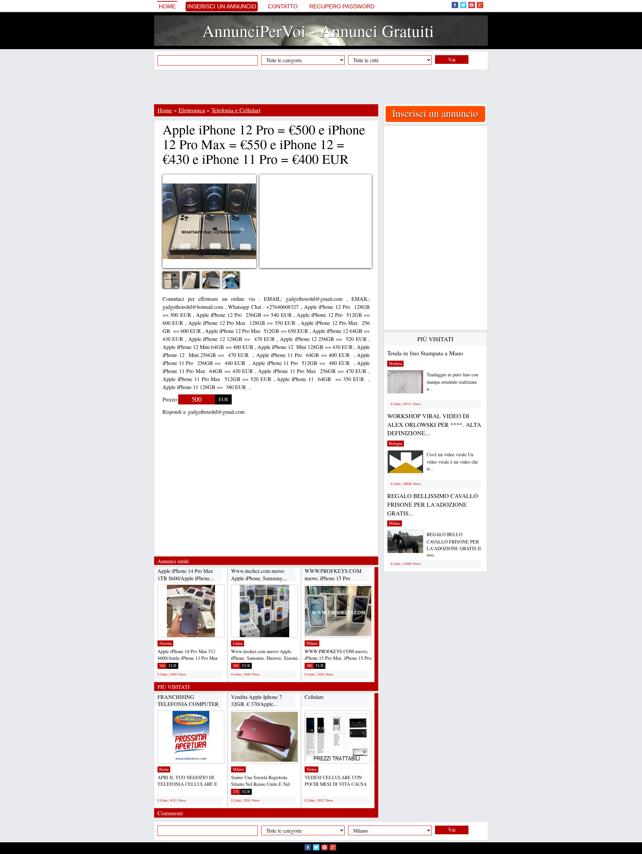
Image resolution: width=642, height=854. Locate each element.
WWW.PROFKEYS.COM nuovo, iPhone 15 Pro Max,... (333, 578)
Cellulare (314, 696)
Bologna (395, 443)
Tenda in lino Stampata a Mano (425, 353)
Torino (311, 769)
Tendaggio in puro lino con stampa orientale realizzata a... (452, 381)
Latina (237, 643)
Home (167, 6)
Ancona (165, 643)
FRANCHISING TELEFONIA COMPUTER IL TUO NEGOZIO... (188, 704)
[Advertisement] (321, 87)
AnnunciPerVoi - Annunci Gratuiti (318, 30)
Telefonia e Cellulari (235, 110)
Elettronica (192, 110)
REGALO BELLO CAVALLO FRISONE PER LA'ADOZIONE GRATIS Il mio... (454, 544)
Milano (312, 643)
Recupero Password (341, 6)
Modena (395, 363)
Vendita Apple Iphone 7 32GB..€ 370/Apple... (256, 700)
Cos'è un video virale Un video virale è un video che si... (452, 461)
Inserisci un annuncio (221, 6)
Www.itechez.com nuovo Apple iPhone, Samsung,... (259, 574)
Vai (451, 59)
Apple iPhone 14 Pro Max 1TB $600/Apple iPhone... (185, 574)
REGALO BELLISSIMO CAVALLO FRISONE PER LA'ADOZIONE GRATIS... (432, 504)
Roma (164, 769)
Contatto (283, 6)
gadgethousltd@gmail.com (216, 411)
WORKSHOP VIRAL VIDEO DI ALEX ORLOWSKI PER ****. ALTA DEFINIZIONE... (434, 424)
